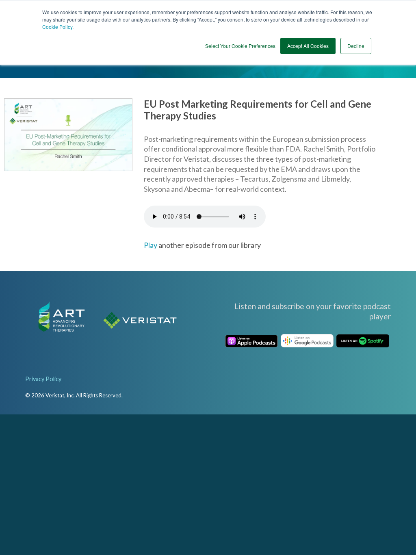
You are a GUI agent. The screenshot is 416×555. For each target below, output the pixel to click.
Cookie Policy (57, 26)
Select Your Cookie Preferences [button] (240, 45)
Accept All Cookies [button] (308, 45)
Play (150, 245)
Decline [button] (355, 45)
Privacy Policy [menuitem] (43, 378)
